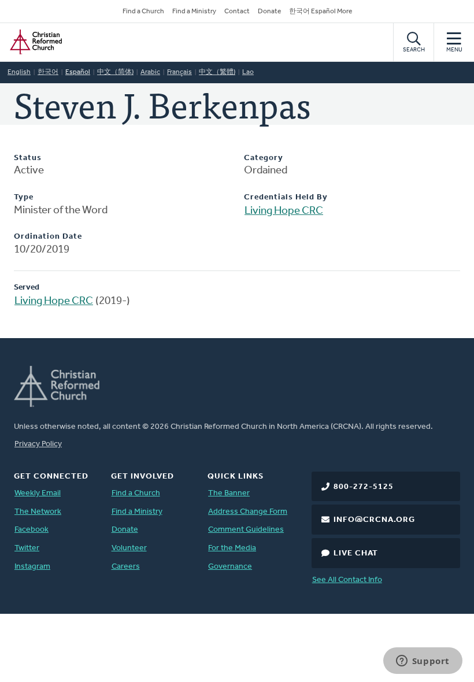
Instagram (32, 566)
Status (28, 158)
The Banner (229, 493)
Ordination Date (48, 236)
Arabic (150, 72)
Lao (248, 72)
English (19, 72)
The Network (37, 511)
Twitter (26, 548)
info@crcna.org (374, 520)
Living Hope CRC (284, 211)
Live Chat (356, 553)
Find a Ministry (194, 11)
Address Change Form (247, 511)
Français (179, 72)
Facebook (31, 529)
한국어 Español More (320, 11)
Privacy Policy (38, 444)
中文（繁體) (217, 72)
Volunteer (129, 548)
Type (24, 197)
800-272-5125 (364, 487)
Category (263, 158)
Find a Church (143, 11)
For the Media (232, 548)
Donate (269, 11)
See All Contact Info (347, 580)
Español (77, 72)
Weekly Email (37, 493)
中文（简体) (115, 72)
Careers (126, 566)
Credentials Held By (286, 197)
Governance (230, 566)
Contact (237, 11)
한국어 (48, 72)
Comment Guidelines (246, 529)
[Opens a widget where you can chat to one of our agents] (422, 661)
